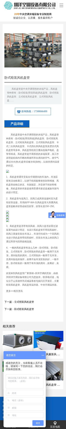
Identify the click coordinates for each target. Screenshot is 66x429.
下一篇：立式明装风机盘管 (19, 302)
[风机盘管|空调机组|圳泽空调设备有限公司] (30, 5)
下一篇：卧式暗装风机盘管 (19, 309)
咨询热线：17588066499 (34, 111)
